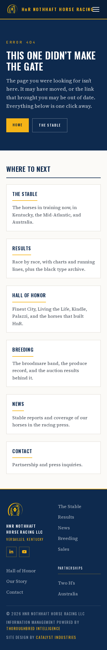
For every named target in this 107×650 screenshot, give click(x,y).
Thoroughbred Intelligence (33, 628)
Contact (14, 592)
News (64, 528)
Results (66, 517)
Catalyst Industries (56, 637)
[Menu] (95, 9)
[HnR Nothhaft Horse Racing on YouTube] (24, 552)
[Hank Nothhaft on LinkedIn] (11, 552)
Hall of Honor (21, 571)
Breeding (68, 538)
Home (18, 124)
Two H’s (66, 583)
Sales (63, 549)
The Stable (50, 125)
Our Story (16, 581)
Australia (68, 594)
